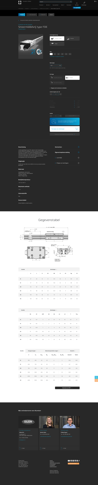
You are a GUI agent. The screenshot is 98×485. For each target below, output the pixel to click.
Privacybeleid (52, 464)
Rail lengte (52, 62)
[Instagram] (77, 461)
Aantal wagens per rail (55, 91)
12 (51, 54)
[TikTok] (79, 461)
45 (69, 54)
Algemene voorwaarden (55, 463)
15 (54, 54)
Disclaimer (52, 461)
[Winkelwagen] (96, 377)
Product (22, 14)
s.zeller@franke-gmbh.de (45, 436)
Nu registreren (77, 7)
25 (62, 54)
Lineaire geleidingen (34, 8)
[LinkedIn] (75, 461)
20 (58, 54)
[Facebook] (71, 461)
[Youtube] (69, 461)
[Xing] (73, 461)
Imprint (51, 460)
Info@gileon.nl (22, 440)
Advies (51, 14)
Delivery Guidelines (54, 470)
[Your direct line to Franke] (96, 380)
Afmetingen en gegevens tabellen (57, 56)
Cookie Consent (53, 466)
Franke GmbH (20, 8)
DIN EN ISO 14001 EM (54, 473)
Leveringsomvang (54, 34)
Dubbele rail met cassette (44, 8)
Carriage (52, 74)
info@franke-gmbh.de (23, 466)
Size (51, 51)
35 (66, 54)
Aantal (51, 113)
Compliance (52, 465)
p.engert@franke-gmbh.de (66, 436)
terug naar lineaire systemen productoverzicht (30, 20)
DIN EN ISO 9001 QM (54, 471)
